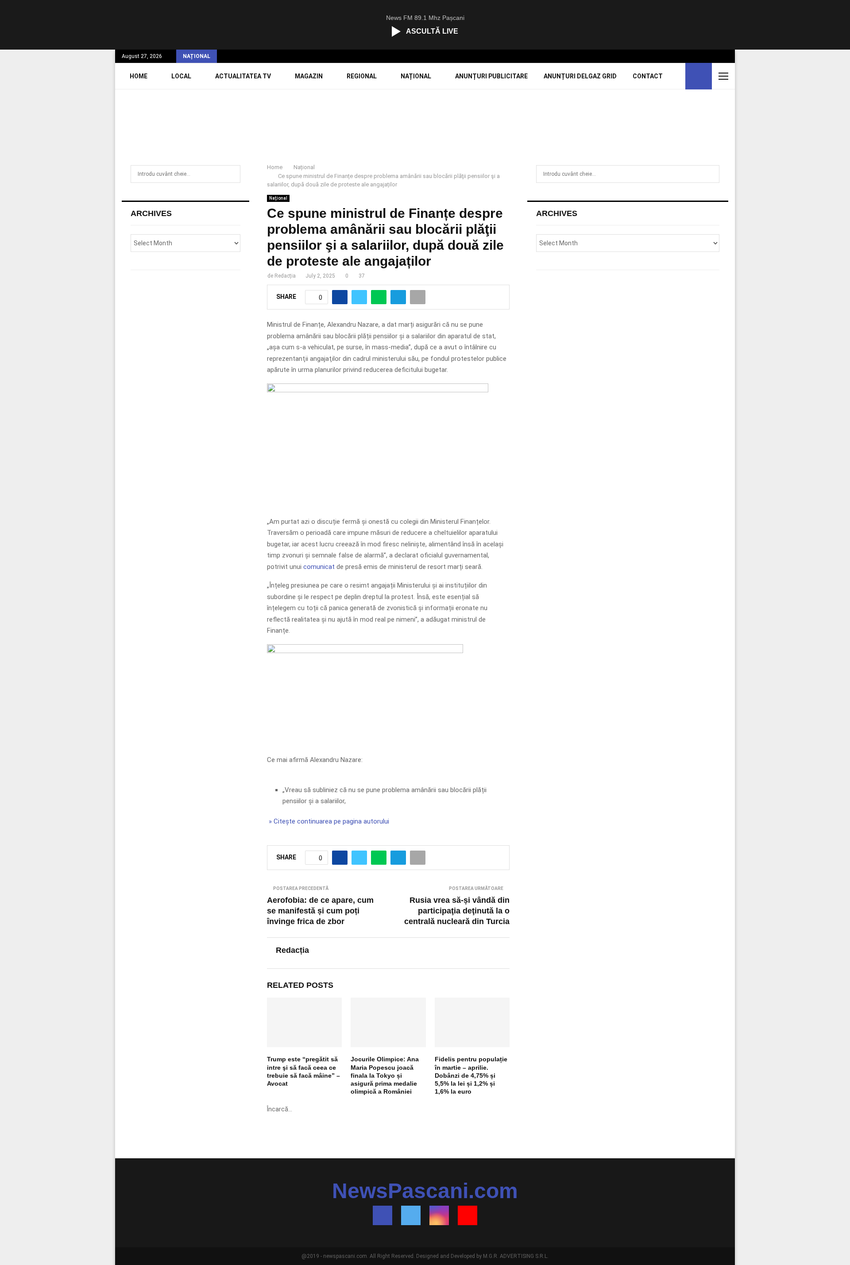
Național (416, 76)
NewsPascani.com (425, 1191)
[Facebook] (382, 1215)
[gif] (377, 390)
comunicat (319, 567)
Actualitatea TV (243, 76)
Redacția (285, 276)
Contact (648, 76)
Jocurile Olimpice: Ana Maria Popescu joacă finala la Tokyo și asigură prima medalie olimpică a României (385, 1075)
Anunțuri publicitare (491, 76)
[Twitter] (411, 1215)
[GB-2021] (365, 651)
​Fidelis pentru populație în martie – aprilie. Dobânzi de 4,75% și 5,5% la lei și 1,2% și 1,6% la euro (471, 1075)
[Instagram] (439, 1215)
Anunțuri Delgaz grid (580, 76)
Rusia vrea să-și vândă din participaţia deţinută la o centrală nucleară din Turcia (457, 911)
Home (138, 76)
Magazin (309, 76)
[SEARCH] (231, 174)
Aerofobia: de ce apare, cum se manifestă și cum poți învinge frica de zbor (320, 911)
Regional (362, 76)
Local (181, 76)
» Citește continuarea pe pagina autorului (328, 821)
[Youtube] (467, 1215)
